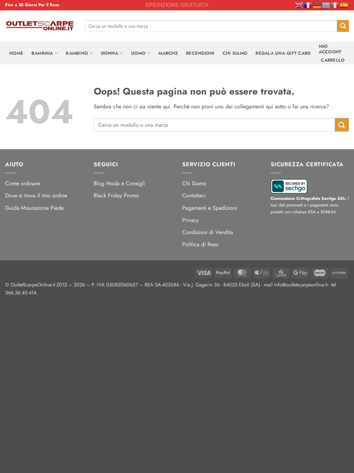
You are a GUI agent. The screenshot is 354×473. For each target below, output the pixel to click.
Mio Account (330, 49)
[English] (299, 5)
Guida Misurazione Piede (34, 208)
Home (16, 53)
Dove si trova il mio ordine (36, 195)
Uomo (138, 53)
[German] (317, 5)
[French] (308, 5)
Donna (109, 53)
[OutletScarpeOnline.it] (39, 26)
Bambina (42, 53)
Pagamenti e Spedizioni (209, 208)
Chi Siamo (235, 53)
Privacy (190, 220)
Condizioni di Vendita (207, 232)
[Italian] (335, 5)
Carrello (333, 60)
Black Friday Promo (116, 195)
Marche (168, 53)
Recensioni (200, 53)
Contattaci (194, 195)
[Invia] (343, 26)
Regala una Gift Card (282, 53)
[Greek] (326, 5)
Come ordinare (22, 183)
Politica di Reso (200, 244)
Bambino (77, 53)
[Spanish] (344, 5)
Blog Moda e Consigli (119, 183)
